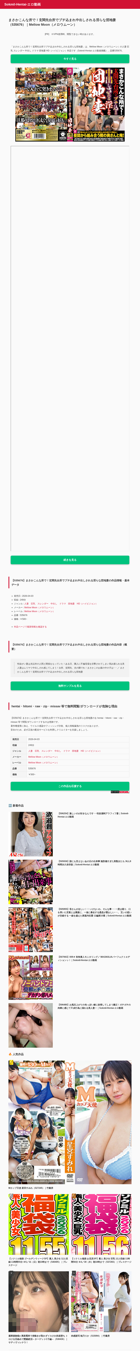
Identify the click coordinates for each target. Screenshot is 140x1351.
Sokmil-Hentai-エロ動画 (22, 4)
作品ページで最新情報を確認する (30, 627)
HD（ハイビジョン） (87, 603)
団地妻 (71, 603)
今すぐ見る (70, 58)
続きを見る (70, 559)
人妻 (26, 603)
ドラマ (62, 603)
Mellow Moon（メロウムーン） (39, 607)
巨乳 (33, 603)
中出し (54, 603)
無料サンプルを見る (70, 685)
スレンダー (42, 603)
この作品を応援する (70, 786)
